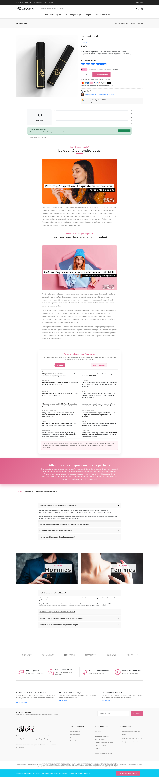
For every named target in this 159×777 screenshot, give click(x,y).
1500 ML (98, 64)
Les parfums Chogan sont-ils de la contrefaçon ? (57, 537)
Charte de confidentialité (102, 736)
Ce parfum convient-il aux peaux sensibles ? (55, 530)
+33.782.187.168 (48, 2)
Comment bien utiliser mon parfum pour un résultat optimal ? (62, 618)
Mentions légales (100, 739)
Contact (97, 748)
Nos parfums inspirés (121, 23)
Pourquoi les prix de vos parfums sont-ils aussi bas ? (59, 505)
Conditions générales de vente (104, 742)
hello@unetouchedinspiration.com (132, 742)
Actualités (98, 731)
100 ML (83, 64)
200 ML (88, 64)
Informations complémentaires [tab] (46, 491)
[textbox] (85, 8)
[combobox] (84, 8)
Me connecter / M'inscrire (128, 773)
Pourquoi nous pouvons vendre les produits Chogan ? (59, 625)
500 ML (93, 64)
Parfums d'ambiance (136, 23)
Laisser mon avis (124, 131)
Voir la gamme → (107, 700)
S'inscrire (137, 713)
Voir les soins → (63, 700)
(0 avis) (85, 42)
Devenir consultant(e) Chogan (103, 753)
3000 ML (104, 64)
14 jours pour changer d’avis (89, 102)
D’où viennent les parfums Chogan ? (52, 593)
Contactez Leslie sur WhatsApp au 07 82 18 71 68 (99, 94)
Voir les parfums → (21, 702)
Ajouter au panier (102, 74)
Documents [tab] (29, 491)
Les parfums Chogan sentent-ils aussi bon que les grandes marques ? (65, 524)
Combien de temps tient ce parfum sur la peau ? (57, 612)
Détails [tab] (20, 491)
